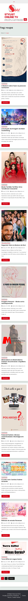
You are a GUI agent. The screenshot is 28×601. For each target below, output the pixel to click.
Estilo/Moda (4, 83)
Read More (5, 102)
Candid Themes (16, 597)
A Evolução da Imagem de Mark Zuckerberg (13, 130)
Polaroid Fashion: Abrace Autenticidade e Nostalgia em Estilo (12, 436)
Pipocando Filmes (5, 242)
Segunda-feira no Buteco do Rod (13, 245)
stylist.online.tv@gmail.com (17, 90)
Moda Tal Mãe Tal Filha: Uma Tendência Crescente (11, 188)
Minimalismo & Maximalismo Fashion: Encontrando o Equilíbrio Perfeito (13, 361)
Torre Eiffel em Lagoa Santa (11, 559)
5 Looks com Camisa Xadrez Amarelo (11, 480)
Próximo (11, 578)
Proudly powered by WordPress (11, 595)
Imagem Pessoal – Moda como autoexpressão (12, 302)
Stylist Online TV (11, 16)
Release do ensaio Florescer (11, 520)
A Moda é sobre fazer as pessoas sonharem (13, 87)
